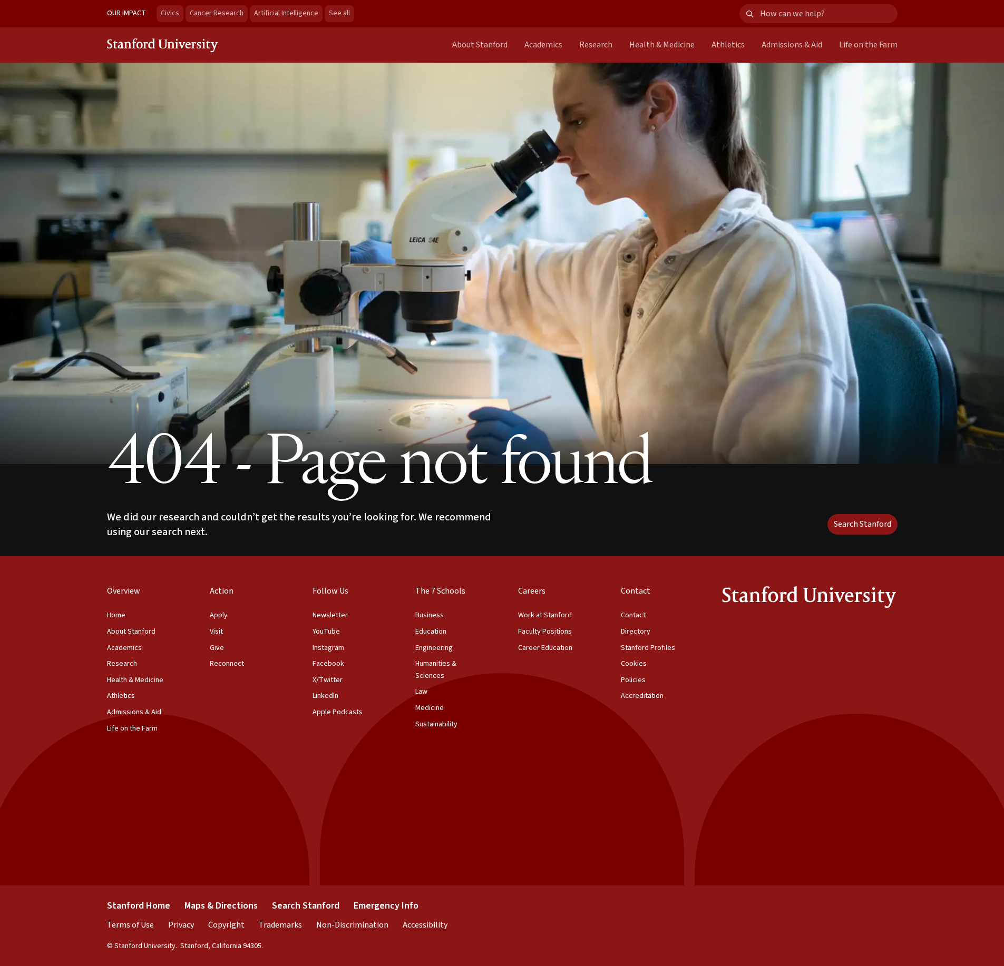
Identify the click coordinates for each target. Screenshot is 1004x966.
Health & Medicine (662, 45)
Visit (216, 631)
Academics (543, 45)
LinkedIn (325, 696)
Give (217, 648)
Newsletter (330, 615)
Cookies (634, 663)
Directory (635, 631)
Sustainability (436, 724)
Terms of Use (130, 925)
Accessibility (425, 925)
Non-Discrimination (352, 925)
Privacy (181, 925)
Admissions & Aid (792, 45)
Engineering (434, 648)
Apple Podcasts (338, 712)
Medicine (429, 708)
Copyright (226, 925)
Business (429, 615)
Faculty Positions (545, 631)
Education (430, 631)
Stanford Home (138, 905)
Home (116, 615)
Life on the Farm (868, 45)
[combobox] (828, 13)
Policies (633, 680)
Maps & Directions (221, 905)
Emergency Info (386, 905)
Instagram (328, 648)
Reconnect (227, 663)
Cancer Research (216, 13)
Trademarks (280, 925)
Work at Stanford (545, 615)
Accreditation (642, 696)
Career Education (545, 648)
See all (341, 12)
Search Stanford (862, 524)
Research (595, 45)
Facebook (328, 663)
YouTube (326, 631)
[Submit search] (749, 14)
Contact (633, 615)
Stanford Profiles (648, 648)
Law (421, 691)
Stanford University (163, 45)
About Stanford (480, 45)
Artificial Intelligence (286, 13)
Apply (219, 615)
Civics (170, 13)
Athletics (728, 45)
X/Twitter (328, 680)
